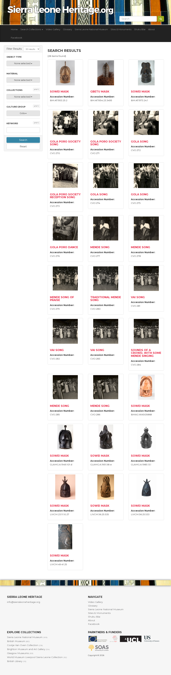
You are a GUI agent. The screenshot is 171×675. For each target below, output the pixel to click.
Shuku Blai (139, 29)
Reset (23, 146)
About (151, 29)
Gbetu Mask (99, 91)
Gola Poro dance (64, 247)
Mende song (100, 247)
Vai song (138, 297)
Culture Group (23, 106)
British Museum (18, 641)
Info (37, 89)
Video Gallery (53, 29)
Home (14, 29)
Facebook (16, 37)
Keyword (23, 123)
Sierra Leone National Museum (91, 29)
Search (23, 140)
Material (12, 73)
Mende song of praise (62, 299)
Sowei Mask (59, 91)
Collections (23, 89)
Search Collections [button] (30, 29)
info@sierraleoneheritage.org (23, 602)
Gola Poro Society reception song (65, 196)
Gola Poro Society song (65, 143)
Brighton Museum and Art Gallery (28, 649)
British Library (16, 661)
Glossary (67, 29)
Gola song (139, 141)
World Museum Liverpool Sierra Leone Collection (37, 657)
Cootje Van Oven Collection (25, 645)
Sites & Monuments (121, 29)
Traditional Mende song (105, 299)
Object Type (14, 57)
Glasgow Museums (20, 653)
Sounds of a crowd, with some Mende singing (146, 353)
